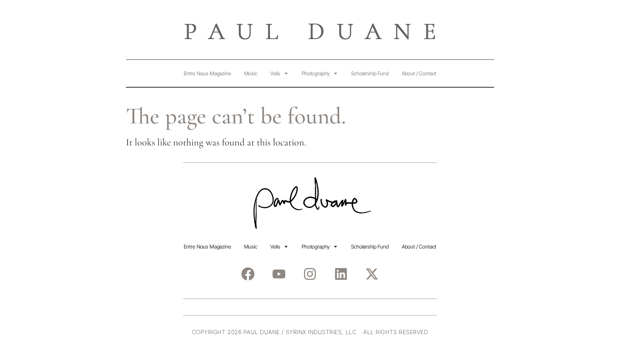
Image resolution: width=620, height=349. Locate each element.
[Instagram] (309, 273)
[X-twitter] (371, 273)
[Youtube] (278, 273)
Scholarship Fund (369, 73)
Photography (316, 73)
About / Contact (419, 73)
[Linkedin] (340, 273)
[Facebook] (247, 273)
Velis (275, 73)
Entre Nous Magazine (207, 73)
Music (250, 73)
